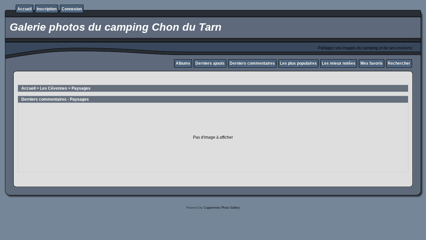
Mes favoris (371, 63)
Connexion (72, 9)
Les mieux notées (338, 63)
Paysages (81, 88)
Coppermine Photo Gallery (222, 207)
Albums (183, 63)
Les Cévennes (53, 88)
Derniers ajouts (210, 63)
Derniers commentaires (252, 63)
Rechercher (399, 63)
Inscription (47, 9)
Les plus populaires (298, 63)
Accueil (24, 9)
